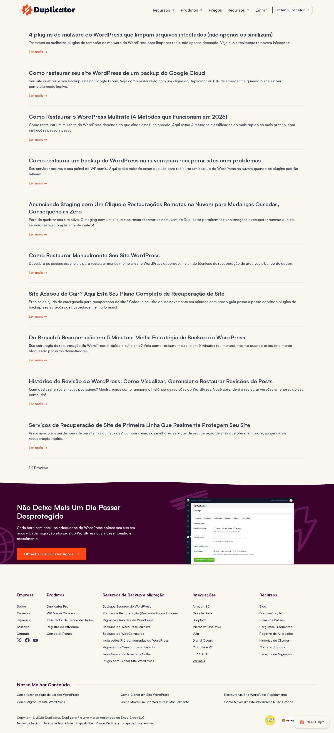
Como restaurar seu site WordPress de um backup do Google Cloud (117, 72)
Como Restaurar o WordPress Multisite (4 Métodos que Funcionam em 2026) (128, 116)
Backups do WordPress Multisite (127, 627)
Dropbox (199, 620)
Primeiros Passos (272, 620)
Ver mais (199, 661)
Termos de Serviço (28, 723)
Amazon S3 (201, 606)
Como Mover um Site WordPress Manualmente (155, 702)
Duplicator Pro (57, 606)
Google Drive (202, 613)
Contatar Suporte (272, 647)
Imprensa (23, 620)
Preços (215, 9)
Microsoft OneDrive (207, 627)
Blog (262, 606)
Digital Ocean (203, 640)
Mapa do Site (84, 723)
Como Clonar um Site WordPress (145, 694)
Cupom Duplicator (107, 723)
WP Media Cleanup (61, 613)
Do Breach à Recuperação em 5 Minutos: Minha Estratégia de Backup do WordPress (137, 337)
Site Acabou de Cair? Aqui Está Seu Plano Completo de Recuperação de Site (126, 293)
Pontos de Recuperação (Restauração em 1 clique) (140, 613)
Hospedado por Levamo (138, 723)
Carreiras (23, 613)
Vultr (196, 633)
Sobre (21, 606)
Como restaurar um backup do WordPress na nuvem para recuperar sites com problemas (145, 160)
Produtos (189, 9)
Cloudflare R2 (203, 647)
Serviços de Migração (275, 654)
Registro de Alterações (276, 633)
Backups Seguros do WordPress (127, 606)
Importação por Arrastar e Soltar (127, 654)
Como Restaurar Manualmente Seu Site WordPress (94, 255)
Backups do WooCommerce (123, 633)
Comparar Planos (59, 633)
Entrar (261, 9)
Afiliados (23, 627)
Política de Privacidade (58, 723)
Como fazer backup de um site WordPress (48, 694)
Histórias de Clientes (274, 640)
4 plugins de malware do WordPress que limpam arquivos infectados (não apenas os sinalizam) (151, 34)
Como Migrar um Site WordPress (41, 702)
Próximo (41, 468)
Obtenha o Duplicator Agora (48, 554)
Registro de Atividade (63, 627)
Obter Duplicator (290, 10)
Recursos (161, 9)
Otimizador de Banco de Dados (70, 620)
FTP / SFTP (200, 654)
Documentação (270, 613)
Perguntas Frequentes (275, 627)
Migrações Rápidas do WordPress (128, 620)
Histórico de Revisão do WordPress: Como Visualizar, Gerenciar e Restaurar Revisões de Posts (151, 381)
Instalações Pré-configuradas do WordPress (136, 640)
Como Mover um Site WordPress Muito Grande (258, 702)
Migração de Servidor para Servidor (129, 647)
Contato (23, 633)
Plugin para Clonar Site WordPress (128, 661)
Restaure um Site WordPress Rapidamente (255, 694)
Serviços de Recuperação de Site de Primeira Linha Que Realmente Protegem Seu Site (139, 425)
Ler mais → (38, 51)
